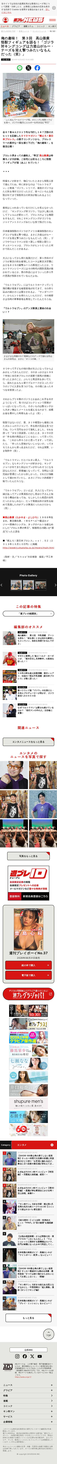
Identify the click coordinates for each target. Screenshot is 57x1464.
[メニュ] (52, 20)
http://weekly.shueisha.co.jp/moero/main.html (28, 547)
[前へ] (1, 585)
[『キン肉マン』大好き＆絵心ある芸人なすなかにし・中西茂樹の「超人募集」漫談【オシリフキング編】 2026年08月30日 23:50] (14, 775)
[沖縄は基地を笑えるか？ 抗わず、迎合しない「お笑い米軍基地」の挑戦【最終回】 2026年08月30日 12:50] (14, 833)
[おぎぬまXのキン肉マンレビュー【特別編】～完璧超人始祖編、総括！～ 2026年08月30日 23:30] (43, 775)
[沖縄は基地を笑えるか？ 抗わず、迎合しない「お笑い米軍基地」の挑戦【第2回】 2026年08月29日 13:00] (43, 833)
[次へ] (55, 585)
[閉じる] (54, 8)
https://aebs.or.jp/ (23, 1377)
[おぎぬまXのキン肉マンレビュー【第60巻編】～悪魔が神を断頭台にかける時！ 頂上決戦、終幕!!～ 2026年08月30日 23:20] (14, 804)
